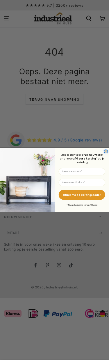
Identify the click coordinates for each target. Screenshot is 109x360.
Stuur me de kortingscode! (82, 195)
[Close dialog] (106, 151)
